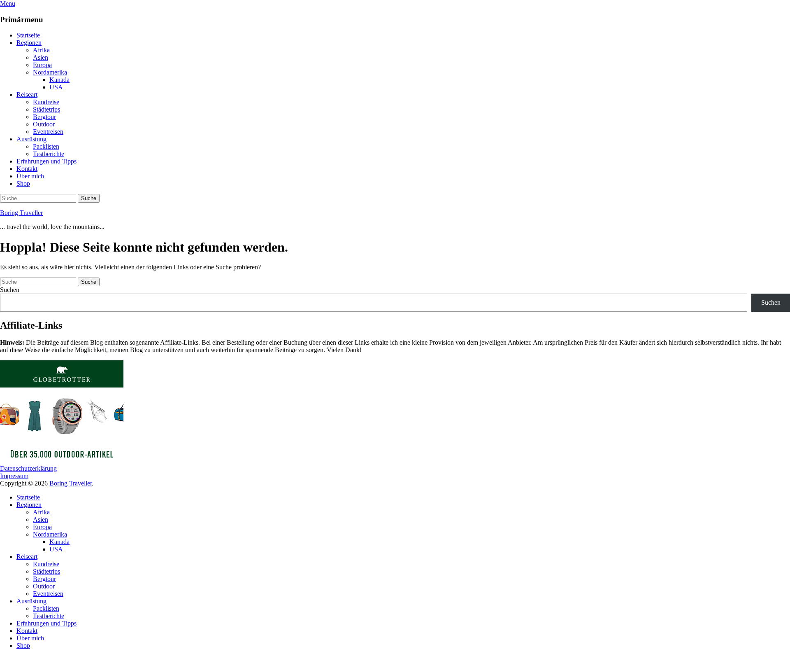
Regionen (29, 42)
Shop (23, 183)
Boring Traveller (21, 212)
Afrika (41, 50)
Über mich (30, 176)
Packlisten (46, 146)
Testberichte (48, 153)
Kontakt (26, 168)
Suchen (9, 289)
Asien (40, 57)
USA (56, 87)
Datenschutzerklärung (28, 468)
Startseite (28, 35)
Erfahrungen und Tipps (46, 161)
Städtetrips (46, 109)
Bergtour (44, 116)
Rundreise (46, 101)
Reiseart (26, 94)
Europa (42, 64)
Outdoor (44, 124)
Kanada (59, 79)
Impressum (14, 475)
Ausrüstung (31, 138)
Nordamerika (50, 72)
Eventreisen (48, 131)
